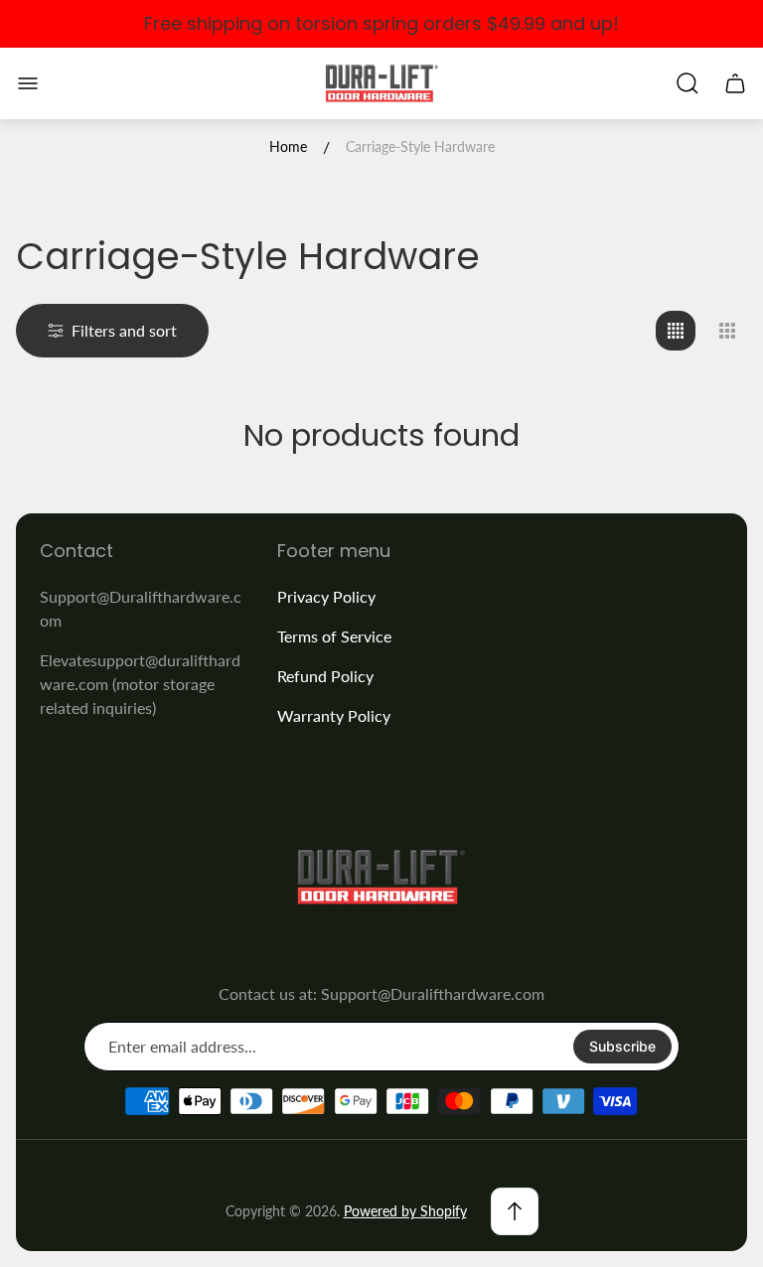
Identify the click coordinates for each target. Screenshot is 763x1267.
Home (288, 146)
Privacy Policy (326, 596)
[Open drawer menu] (28, 83)
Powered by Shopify (405, 1210)
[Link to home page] (381, 876)
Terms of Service (334, 636)
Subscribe (622, 1046)
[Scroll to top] (514, 1211)
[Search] (687, 83)
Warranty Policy (333, 715)
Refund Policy (325, 675)
